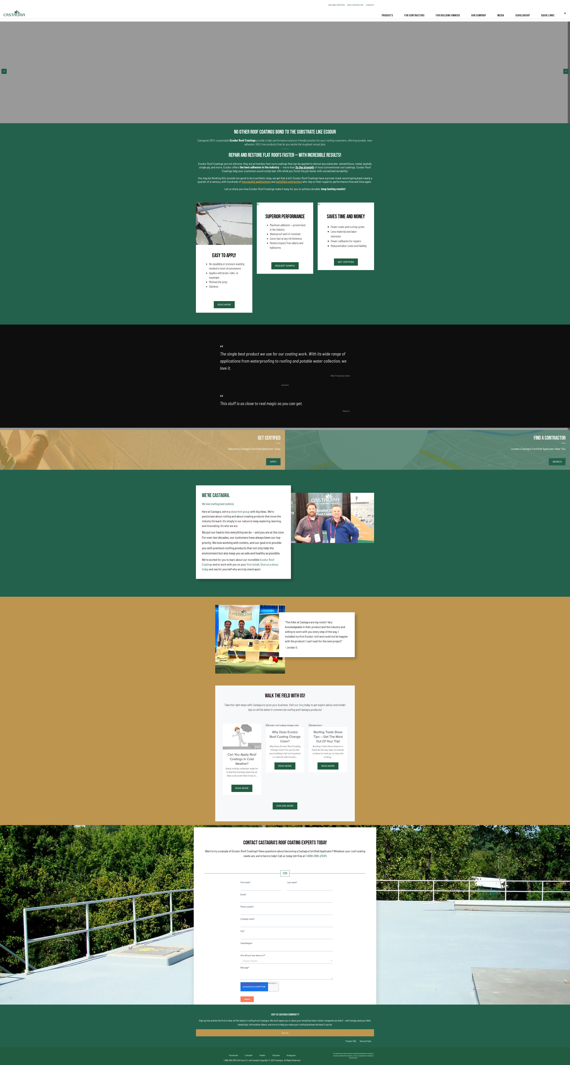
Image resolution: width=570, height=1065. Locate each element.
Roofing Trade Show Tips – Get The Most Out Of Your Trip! (328, 736)
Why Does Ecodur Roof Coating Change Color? (285, 736)
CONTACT (370, 5)
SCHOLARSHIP (522, 15)
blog (301, 705)
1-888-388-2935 (316, 856)
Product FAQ (351, 1041)
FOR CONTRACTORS (414, 15)
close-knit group (240, 511)
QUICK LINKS (547, 15)
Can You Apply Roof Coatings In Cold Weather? (242, 759)
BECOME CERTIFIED (338, 5)
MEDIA (500, 15)
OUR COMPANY (478, 15)
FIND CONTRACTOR (356, 5)
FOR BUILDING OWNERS (448, 15)
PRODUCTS (387, 15)
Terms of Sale (365, 1041)
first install (253, 564)
